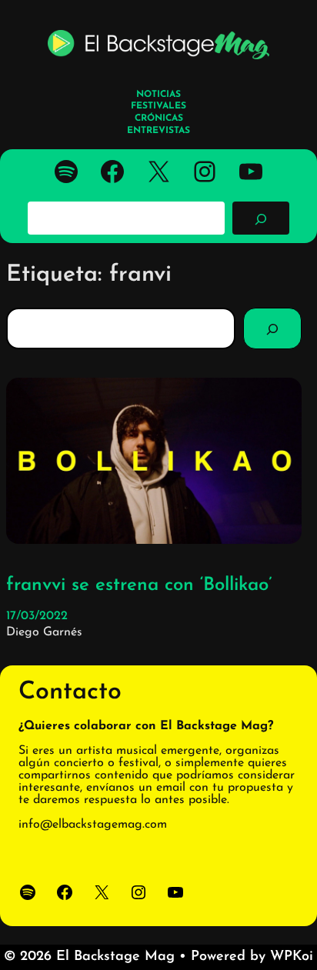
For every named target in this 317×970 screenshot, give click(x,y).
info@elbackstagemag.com (92, 824)
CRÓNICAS (159, 118)
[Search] (272, 328)
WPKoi (291, 957)
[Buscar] (260, 218)
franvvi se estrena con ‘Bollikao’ (139, 585)
